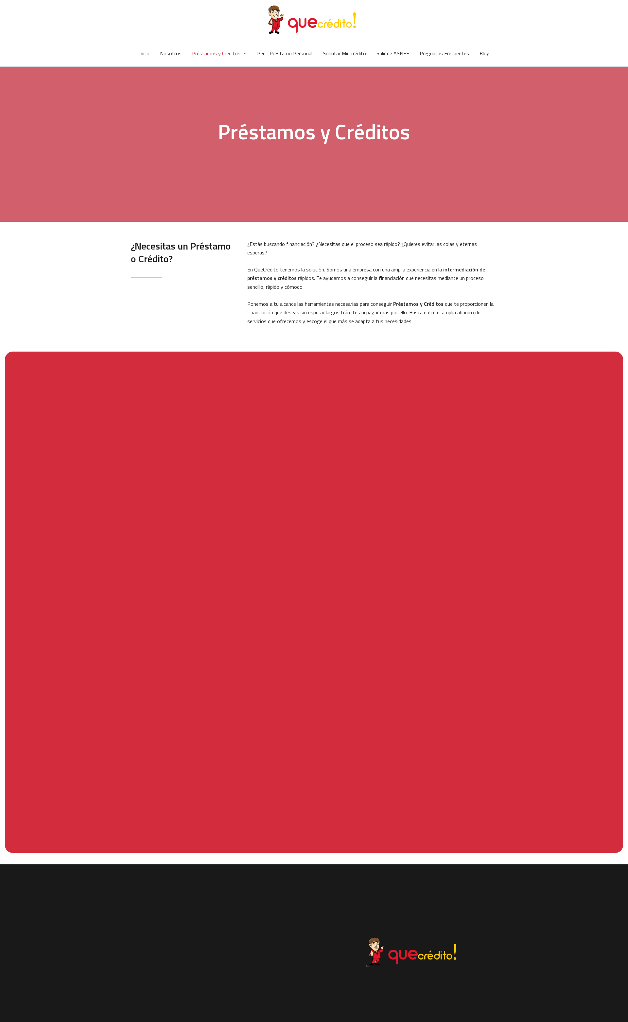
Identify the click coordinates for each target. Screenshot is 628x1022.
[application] (243, 53)
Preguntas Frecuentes (444, 53)
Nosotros (171, 53)
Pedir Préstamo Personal (284, 53)
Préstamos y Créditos (216, 53)
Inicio (143, 53)
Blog (485, 53)
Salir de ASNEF (392, 53)
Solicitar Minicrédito (344, 53)
